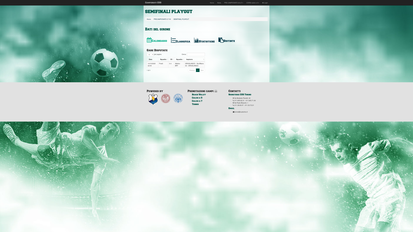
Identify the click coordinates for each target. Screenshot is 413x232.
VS (171, 59)
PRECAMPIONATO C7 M (162, 19)
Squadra (163, 59)
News (219, 3)
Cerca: (184, 54)
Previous (192, 70)
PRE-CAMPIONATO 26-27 (233, 3)
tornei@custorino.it (241, 112)
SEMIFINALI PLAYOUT (169, 12)
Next (202, 70)
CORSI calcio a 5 (252, 3)
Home (212, 3)
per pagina (157, 54)
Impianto (189, 59)
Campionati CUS (153, 2)
